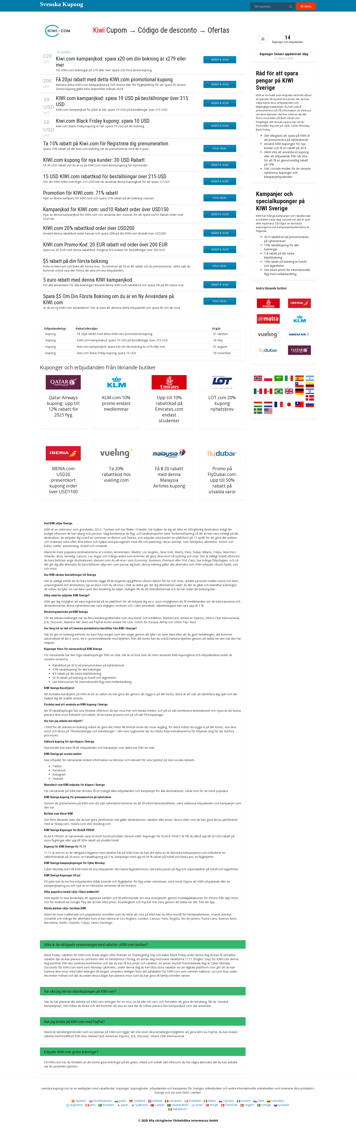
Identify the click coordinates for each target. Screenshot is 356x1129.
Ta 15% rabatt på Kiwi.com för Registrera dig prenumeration (105, 143)
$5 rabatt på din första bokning (75, 261)
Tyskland (138, 1101)
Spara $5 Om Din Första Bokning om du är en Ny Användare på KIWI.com (108, 299)
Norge (213, 1105)
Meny (307, 6)
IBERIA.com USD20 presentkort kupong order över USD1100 (63, 480)
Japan (124, 1105)
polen (122, 1101)
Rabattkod (179, 1109)
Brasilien (108, 1105)
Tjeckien (228, 1101)
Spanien (80, 1101)
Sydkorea (141, 1105)
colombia (276, 1101)
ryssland (283, 1105)
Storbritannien (102, 1101)
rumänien (175, 1101)
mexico (245, 1101)
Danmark (231, 1105)
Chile (260, 1101)
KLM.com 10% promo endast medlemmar (116, 403)
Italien (211, 1101)
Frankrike (194, 1101)
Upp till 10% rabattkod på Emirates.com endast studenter (169, 409)
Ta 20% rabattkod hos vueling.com (116, 474)
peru (92, 1105)
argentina (76, 1105)
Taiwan (159, 1105)
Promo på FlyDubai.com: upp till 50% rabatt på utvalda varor (222, 480)
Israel (199, 1105)
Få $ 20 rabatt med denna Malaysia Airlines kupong (169, 477)
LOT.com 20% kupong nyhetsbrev (222, 403)
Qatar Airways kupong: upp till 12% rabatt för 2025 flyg (63, 406)
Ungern (249, 1105)
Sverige (265, 1105)
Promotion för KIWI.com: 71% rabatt (80, 193)
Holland (156, 1101)
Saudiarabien (180, 1105)
